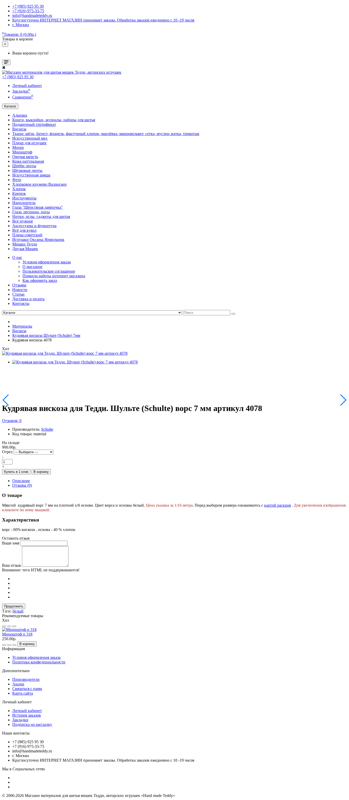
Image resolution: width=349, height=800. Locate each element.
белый (18, 611)
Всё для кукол (24, 230)
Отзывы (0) (22, 485)
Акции (18, 684)
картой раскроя (277, 505)
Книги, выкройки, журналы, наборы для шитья (53, 120)
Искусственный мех (30, 138)
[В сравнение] (9, 626)
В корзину (41, 472)
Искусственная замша (31, 175)
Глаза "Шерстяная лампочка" (37, 207)
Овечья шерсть (25, 156)
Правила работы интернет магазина (53, 276)
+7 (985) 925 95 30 (17, 77)
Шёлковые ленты (27, 170)
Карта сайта (22, 693)
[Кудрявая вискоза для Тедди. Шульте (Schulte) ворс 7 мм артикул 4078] (64, 353)
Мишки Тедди (24, 244)
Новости (19, 289)
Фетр (16, 179)
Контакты (20, 303)
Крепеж (19, 193)
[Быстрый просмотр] (14, 626)
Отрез (7, 452)
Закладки (20, 720)
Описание (21, 481)
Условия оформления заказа (46, 262)
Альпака (19, 115)
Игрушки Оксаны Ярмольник (38, 239)
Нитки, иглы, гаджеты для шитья (41, 216)
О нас (17, 257)
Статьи (18, 294)
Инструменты (24, 198)
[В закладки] (4, 626)
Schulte (47, 429)
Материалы (22, 326)
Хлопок (19, 189)
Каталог (10, 106)
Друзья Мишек (25, 249)
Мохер (18, 147)
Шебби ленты (24, 166)
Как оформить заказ (39, 280)
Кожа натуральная (28, 161)
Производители (26, 679)
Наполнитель (24, 203)
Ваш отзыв (11, 565)
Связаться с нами (27, 688)
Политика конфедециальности (38, 662)
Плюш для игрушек (29, 143)
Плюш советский (27, 235)
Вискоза (19, 129)
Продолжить (13, 606)
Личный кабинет (27, 710)
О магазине (32, 266)
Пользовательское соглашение (48, 271)
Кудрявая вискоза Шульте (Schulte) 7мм (46, 335)
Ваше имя (10, 543)
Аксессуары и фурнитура (34, 226)
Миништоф (22, 152)
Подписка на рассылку (32, 724)
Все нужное (22, 221)
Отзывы (19, 285)
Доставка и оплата (28, 299)
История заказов (26, 715)
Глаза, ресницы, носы (31, 212)
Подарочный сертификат (34, 124)
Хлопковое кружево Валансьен (39, 184)
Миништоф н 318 (17, 634)
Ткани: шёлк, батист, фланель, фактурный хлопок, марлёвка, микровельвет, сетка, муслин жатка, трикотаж (105, 133)
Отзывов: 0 (11, 420)
